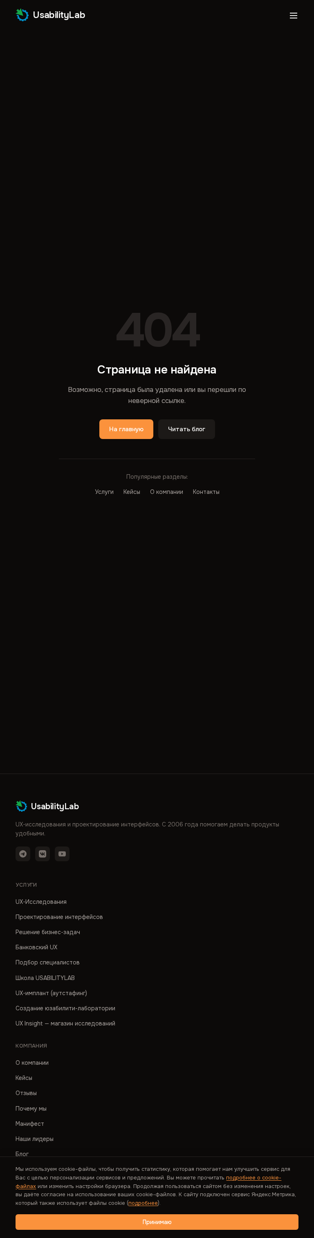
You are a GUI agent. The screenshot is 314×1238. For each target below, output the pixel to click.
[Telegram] (23, 853)
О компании (166, 492)
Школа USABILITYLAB (45, 978)
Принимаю (157, 1222)
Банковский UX (36, 947)
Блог (22, 1154)
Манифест (30, 1123)
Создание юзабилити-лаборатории (65, 1008)
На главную (126, 429)
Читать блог (186, 429)
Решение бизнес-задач (48, 932)
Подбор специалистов (48, 962)
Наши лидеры (35, 1139)
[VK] (42, 853)
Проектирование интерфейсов (59, 917)
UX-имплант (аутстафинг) (51, 993)
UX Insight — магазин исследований (65, 1023)
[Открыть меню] (293, 15)
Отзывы (26, 1093)
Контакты (206, 492)
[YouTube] (62, 853)
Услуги (104, 492)
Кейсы (131, 492)
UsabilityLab (59, 15)
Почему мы (31, 1108)
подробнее (143, 1203)
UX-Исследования (41, 901)
